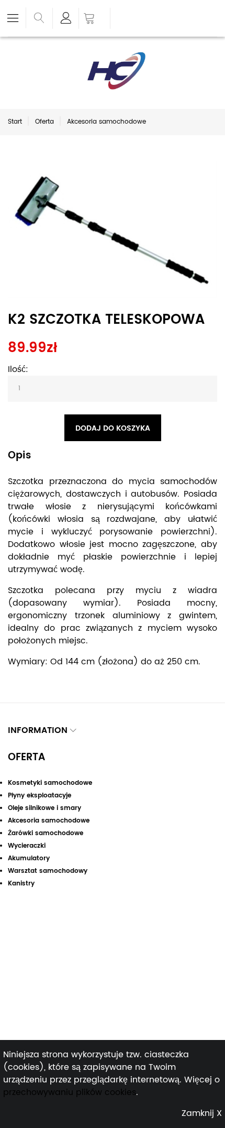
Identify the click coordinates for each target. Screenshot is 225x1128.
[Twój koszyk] (94, 19)
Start (15, 122)
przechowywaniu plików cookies (69, 1092)
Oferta (44, 122)
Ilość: (18, 369)
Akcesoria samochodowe (106, 122)
